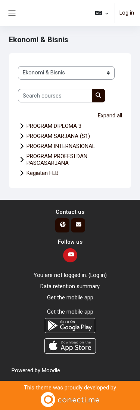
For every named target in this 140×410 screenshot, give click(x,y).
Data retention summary (70, 286)
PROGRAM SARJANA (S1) (58, 136)
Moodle (51, 370)
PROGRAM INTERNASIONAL (61, 146)
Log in (126, 12)
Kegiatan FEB (43, 173)
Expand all (110, 115)
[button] (101, 13)
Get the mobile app (70, 297)
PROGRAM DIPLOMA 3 (54, 126)
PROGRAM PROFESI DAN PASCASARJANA (57, 159)
